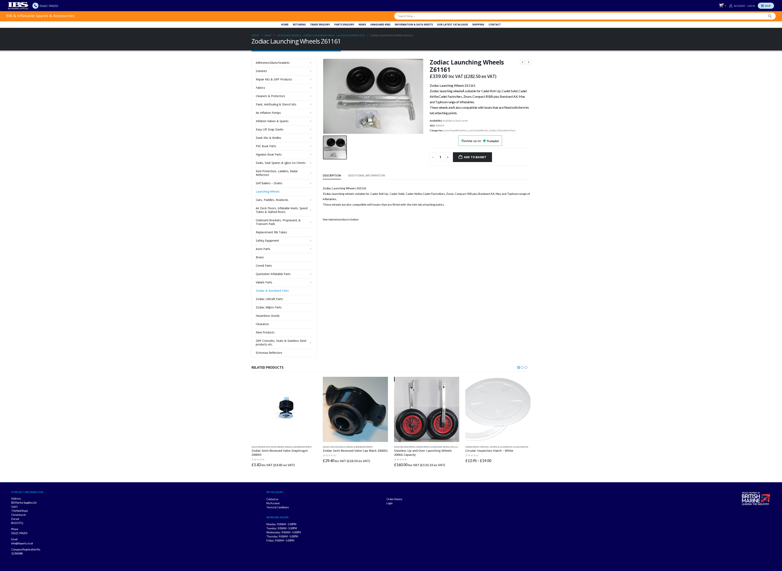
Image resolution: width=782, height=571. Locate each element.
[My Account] (737, 5)
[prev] (522, 62)
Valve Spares (277, 447)
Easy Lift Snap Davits (269, 129)
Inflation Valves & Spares (272, 121)
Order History (394, 499)
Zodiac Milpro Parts (269, 307)
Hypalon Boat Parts (269, 154)
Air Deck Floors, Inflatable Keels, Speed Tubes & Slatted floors (282, 210)
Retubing (299, 24)
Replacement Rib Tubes (271, 232)
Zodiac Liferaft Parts (269, 299)
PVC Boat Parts (266, 146)
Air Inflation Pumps (268, 113)
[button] (519, 367)
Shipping (478, 24)
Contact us (272, 499)
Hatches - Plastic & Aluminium (496, 447)
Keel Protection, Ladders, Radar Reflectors (277, 173)
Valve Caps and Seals (334, 447)
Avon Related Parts (404, 447)
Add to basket (475, 157)
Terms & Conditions (277, 507)
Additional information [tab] (366, 175)
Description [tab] (332, 175)
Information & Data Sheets (414, 24)
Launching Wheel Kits (455, 130)
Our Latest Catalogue (452, 24)
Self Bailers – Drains (269, 183)
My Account (273, 503)
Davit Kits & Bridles (268, 138)
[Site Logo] (18, 5)
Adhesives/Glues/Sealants (273, 63)
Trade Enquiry (320, 24)
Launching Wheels (478, 130)
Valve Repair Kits (261, 447)
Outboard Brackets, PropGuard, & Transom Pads (278, 222)
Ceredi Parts (264, 265)
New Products (265, 332)
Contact (495, 24)
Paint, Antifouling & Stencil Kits (276, 104)
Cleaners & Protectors (270, 96)
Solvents (261, 71)
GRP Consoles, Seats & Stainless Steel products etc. (281, 342)
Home (285, 24)
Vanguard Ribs (380, 24)
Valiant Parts (264, 282)
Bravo (260, 257)
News (362, 24)
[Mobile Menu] (766, 6)
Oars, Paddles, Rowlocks (272, 200)
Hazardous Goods (268, 316)
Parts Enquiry (344, 24)
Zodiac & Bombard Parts (502, 130)
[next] (529, 62)
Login (390, 503)
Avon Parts (263, 249)
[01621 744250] (35, 5)
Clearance (262, 324)
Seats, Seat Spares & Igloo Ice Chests (280, 163)
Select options (523, 383)
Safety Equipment (267, 240)
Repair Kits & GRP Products (274, 79)
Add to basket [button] (310, 383)
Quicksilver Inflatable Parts (273, 274)
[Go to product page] (284, 409)
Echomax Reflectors (269, 353)
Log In (751, 5)
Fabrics (260, 88)
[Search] (770, 16)
